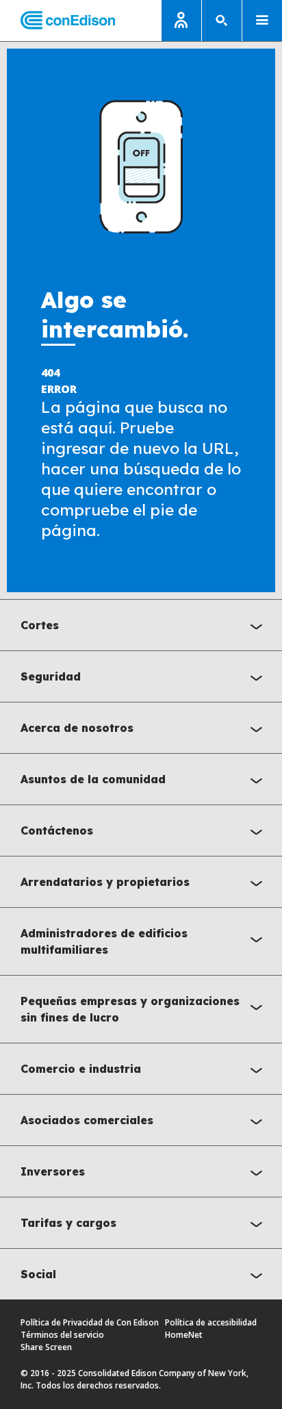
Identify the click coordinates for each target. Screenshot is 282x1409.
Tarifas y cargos (68, 1223)
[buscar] (222, 20)
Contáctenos (57, 830)
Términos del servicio (62, 1335)
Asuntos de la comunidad (93, 779)
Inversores (53, 1171)
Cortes (40, 625)
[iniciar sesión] (181, 20)
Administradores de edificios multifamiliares (104, 941)
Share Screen (46, 1347)
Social (38, 1274)
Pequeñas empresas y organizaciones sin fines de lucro (130, 1009)
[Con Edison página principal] (57, 21)
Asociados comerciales (87, 1120)
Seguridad (51, 676)
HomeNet (184, 1335)
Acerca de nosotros (77, 728)
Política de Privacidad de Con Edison (90, 1322)
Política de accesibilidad (211, 1322)
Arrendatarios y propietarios (105, 882)
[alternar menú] (262, 20)
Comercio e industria (81, 1069)
